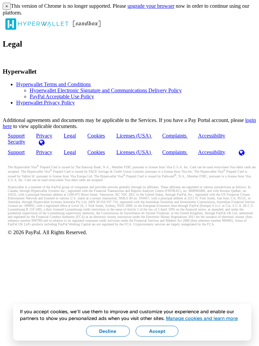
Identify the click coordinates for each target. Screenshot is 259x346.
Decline (107, 331)
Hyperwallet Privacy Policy (45, 102)
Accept (157, 331)
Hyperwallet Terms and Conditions (53, 84)
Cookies (96, 136)
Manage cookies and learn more (202, 318)
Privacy (44, 152)
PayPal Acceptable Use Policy (62, 96)
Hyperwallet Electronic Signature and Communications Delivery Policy (106, 90)
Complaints (175, 136)
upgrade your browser (150, 6)
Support (16, 152)
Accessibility (211, 136)
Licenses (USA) (134, 136)
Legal (70, 136)
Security (16, 142)
